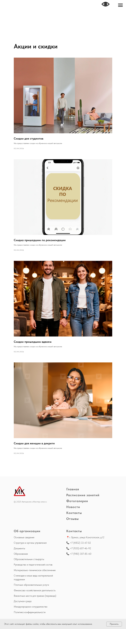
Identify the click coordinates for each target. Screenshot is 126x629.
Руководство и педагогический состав (33, 564)
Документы (19, 548)
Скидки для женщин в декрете (34, 443)
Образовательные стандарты (29, 559)
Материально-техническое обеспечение (35, 570)
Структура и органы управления (30, 542)
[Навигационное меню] (120, 5)
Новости (73, 507)
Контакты (74, 513)
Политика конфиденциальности (29, 612)
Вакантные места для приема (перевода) (35, 595)
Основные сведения (24, 537)
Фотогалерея (77, 501)
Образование (21, 553)
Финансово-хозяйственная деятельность (34, 590)
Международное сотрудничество (30, 606)
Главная (72, 489)
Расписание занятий (82, 495)
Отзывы (72, 519)
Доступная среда (23, 601)
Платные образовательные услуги (31, 584)
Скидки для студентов (28, 138)
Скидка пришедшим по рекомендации (40, 240)
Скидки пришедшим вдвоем (33, 341)
